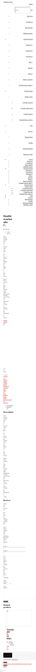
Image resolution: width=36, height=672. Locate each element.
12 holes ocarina (27, 103)
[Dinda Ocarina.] (8, 2)
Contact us (29, 22)
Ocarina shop (28, 91)
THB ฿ (5, 666)
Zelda (4, 397)
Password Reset (28, 149)
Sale (4, 389)
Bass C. (30, 74)
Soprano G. (29, 51)
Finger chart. (29, 97)
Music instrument (6, 385)
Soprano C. (29, 45)
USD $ (17, 663)
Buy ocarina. (29, 28)
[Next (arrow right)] (2, 671)
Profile (31, 143)
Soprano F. (29, 56)
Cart (31, 126)
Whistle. (5, 395)
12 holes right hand (26, 108)
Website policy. (28, 33)
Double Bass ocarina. (26, 120)
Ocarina (5, 376)
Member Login (28, 154)
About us (30, 16)
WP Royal (15, 659)
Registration (29, 137)
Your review (5, 587)
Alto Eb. (30, 68)
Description (10, 405)
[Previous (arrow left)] (0, 671)
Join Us (30, 131)
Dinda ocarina (5, 382)
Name (5, 546)
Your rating (5, 581)
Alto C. (31, 62)
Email (5, 551)
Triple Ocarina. (28, 114)
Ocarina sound (28, 39)
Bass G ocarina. (28, 79)
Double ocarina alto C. (26, 85)
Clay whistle (5, 379)
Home (31, 4)
